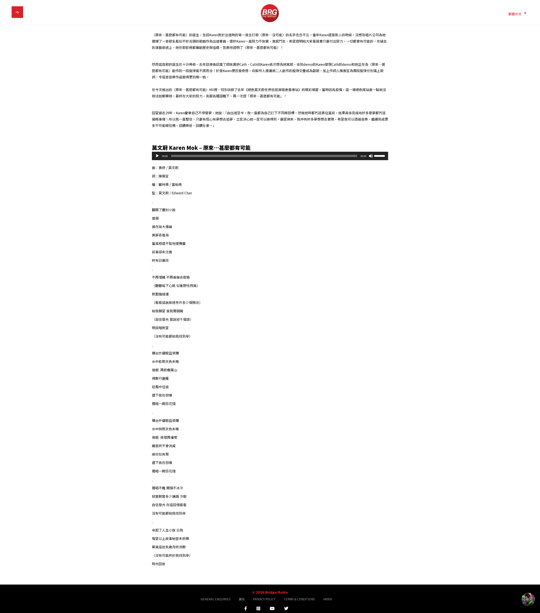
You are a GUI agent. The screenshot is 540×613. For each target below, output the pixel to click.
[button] (517, 14)
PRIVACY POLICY (264, 599)
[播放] (157, 156)
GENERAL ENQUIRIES (216, 599)
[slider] (380, 155)
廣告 (242, 599)
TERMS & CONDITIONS (299, 599)
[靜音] (371, 156)
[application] (270, 156)
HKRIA (327, 599)
